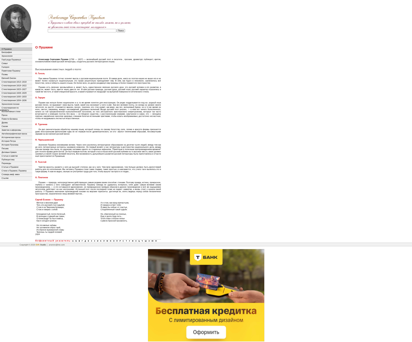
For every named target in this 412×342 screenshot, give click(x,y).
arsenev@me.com (57, 245)
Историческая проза (11, 137)
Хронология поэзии (10, 104)
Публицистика (8, 160)
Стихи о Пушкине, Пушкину (14, 171)
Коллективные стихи (11, 111)
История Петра (9, 141)
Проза (4, 115)
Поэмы (5, 74)
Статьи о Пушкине (10, 167)
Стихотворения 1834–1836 (14, 100)
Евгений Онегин (9, 78)
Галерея (5, 67)
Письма (5, 148)
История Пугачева (10, 145)
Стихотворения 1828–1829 (14, 93)
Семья (5, 63)
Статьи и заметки (10, 156)
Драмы (5, 123)
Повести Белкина (10, 119)
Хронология (7, 56)
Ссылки (5, 178)
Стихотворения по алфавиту (9, 108)
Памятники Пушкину (11, 71)
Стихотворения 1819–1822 (14, 85)
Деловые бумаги (9, 152)
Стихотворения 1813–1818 (14, 82)
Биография (7, 52)
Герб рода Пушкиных (11, 60)
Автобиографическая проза (14, 134)
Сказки (5, 126)
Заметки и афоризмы (11, 130)
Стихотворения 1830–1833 (14, 97)
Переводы (6, 163)
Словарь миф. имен (11, 174)
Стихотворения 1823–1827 (14, 89)
